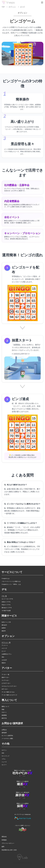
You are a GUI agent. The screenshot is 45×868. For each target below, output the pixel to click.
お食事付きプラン (7, 654)
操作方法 (4, 718)
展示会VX (4, 625)
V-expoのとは (5, 578)
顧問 (3, 846)
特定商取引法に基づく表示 (9, 850)
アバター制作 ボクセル (8, 692)
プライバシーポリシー (8, 843)
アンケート (5, 645)
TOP (3, 7)
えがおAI (4, 660)
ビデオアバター (6, 683)
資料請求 (4, 733)
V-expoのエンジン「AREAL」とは (11, 584)
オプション (12, 7)
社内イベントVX (6, 622)
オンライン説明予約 (7, 735)
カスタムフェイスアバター (9, 686)
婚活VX (4, 631)
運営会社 (4, 836)
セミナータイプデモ (7, 599)
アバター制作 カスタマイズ (9, 695)
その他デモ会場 (6, 610)
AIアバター (5, 689)
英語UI (4, 663)
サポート (4, 712)
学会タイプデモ (6, 605)
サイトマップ (5, 756)
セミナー (4, 765)
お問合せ (4, 730)
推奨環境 (4, 715)
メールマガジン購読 (7, 738)
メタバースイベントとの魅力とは (11, 581)
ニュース (4, 762)
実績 (3, 709)
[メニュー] (42, 2)
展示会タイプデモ (7, 607)
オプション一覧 (6, 642)
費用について (5, 706)
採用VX (4, 628)
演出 (3, 657)
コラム (3, 759)
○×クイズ (4, 648)
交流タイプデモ (6, 602)
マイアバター (5, 680)
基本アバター (5, 677)
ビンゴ (3, 651)
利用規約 (4, 840)
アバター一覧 (5, 674)
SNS (3, 753)
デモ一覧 (4, 596)
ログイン (4, 750)
